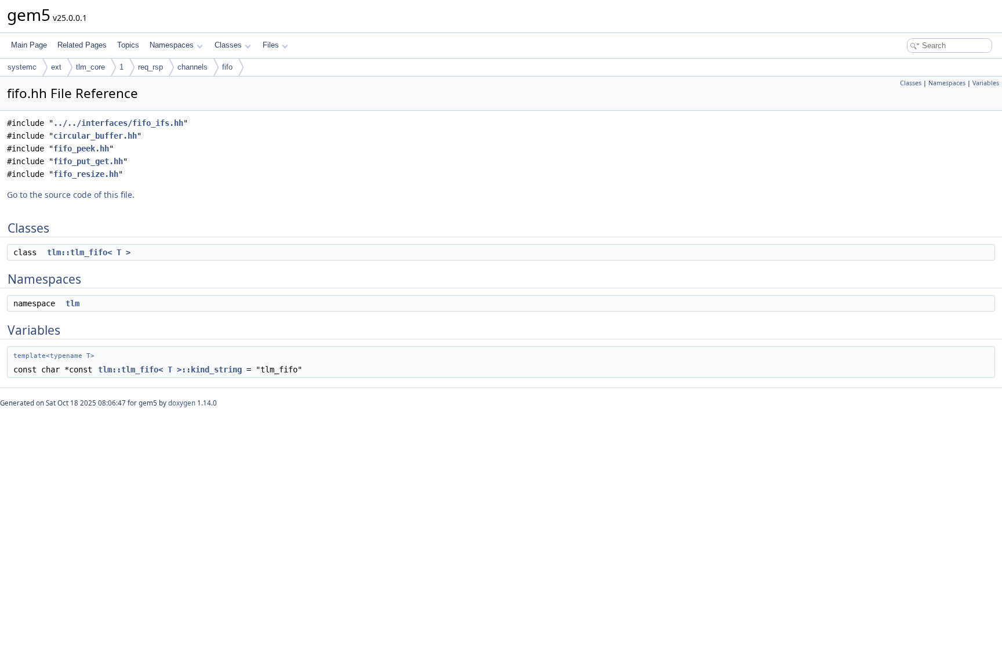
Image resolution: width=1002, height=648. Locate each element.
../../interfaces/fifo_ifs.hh (118, 123)
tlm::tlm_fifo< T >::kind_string (170, 369)
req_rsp (150, 67)
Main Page (29, 45)
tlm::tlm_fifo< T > (88, 252)
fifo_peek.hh (81, 148)
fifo (227, 67)
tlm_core (90, 67)
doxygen (181, 403)
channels (192, 67)
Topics (128, 45)
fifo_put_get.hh (88, 161)
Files (271, 45)
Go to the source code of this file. (71, 194)
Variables (985, 83)
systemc (22, 67)
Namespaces (172, 45)
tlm (72, 303)
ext (56, 67)
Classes (228, 45)
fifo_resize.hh (85, 174)
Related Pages (82, 45)
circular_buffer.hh (95, 135)
